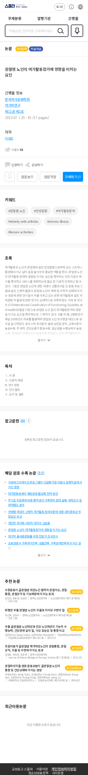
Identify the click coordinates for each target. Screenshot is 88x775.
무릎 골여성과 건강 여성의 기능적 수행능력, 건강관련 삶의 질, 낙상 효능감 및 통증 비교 (35, 628)
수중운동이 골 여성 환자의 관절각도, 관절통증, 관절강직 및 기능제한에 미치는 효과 (36, 592)
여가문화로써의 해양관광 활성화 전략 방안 (33, 493)
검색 (59, 34)
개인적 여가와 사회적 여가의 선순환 (29, 523)
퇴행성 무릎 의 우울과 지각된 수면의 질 (35, 610)
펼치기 (42, 340)
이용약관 (42, 769)
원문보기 (27, 176)
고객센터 (70, 9)
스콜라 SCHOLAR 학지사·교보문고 (15, 7)
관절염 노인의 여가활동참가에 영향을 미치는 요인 (37, 529)
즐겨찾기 (76, 36)
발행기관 (44, 18)
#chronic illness (58, 221)
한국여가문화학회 (17, 99)
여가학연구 (13, 105)
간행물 (73, 18)
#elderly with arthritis (23, 221)
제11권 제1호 (14, 111)
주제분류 (15, 18)
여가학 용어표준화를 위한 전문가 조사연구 (33, 536)
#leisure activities (20, 232)
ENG (80, 9)
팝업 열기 (29, 421)
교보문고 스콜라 (22, 769)
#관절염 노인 (16, 210)
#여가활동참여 (65, 210)
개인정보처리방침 (63, 768)
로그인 (59, 6)
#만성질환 (40, 210)
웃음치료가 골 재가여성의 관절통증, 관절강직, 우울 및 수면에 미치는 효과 (35, 648)
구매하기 (71, 176)
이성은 (9, 138)
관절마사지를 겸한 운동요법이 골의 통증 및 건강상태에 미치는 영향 (32, 668)
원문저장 (50, 176)
